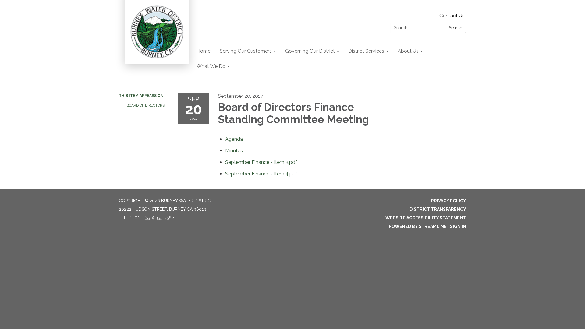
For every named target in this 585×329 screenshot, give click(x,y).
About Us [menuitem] (408, 51)
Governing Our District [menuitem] (310, 51)
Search (455, 27)
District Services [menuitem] (366, 51)
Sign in (458, 226)
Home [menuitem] (204, 51)
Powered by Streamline (418, 226)
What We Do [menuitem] (211, 66)
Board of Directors (145, 105)
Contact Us (452, 16)
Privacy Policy (448, 200)
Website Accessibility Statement (425, 217)
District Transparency (438, 209)
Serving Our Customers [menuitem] (246, 51)
